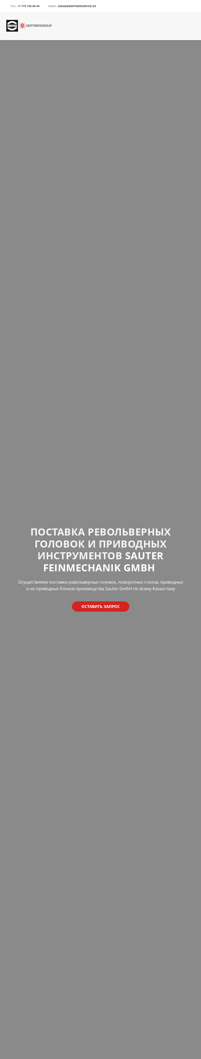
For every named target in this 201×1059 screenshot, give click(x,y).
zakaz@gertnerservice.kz (77, 6)
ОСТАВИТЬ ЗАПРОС (100, 606)
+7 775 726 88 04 (29, 6)
